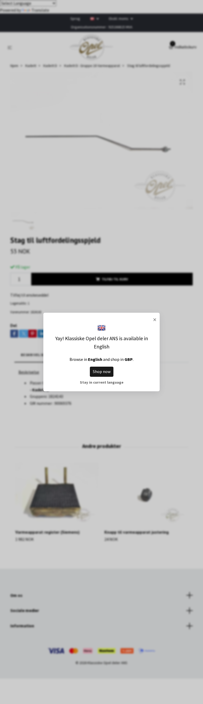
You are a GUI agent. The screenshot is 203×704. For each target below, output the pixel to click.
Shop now (101, 371)
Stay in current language (101, 382)
